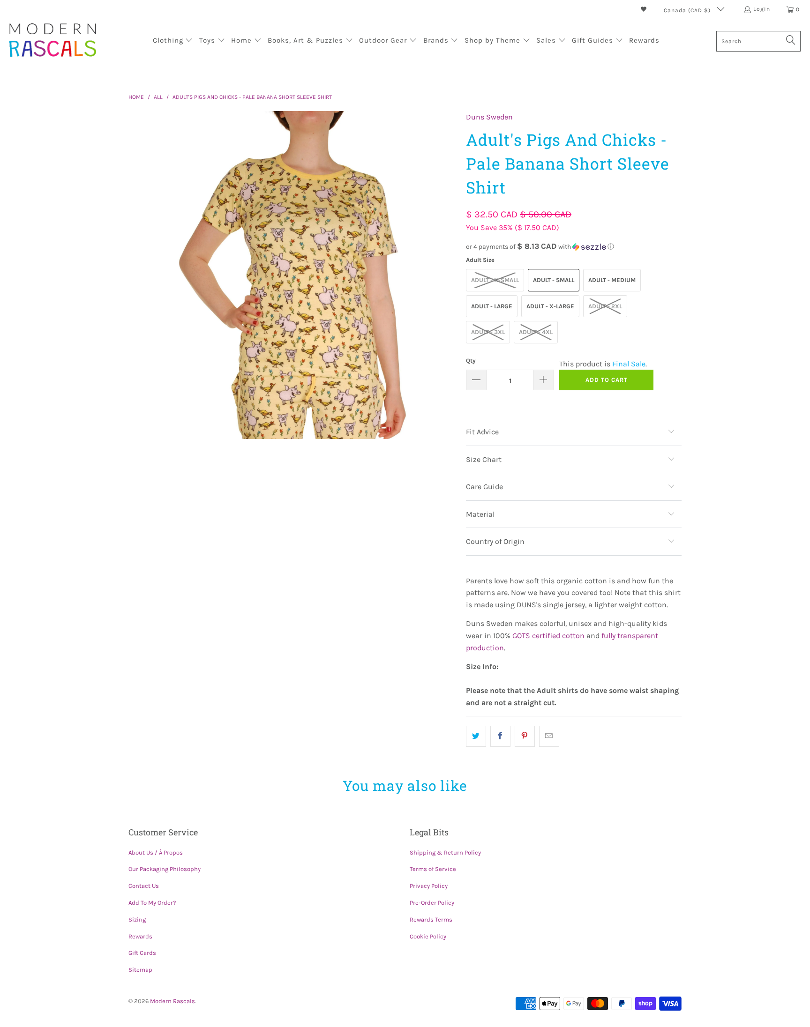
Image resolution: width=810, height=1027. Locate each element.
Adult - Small (553, 279)
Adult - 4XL (536, 331)
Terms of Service (433, 868)
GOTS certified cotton (548, 635)
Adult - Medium (612, 279)
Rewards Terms (431, 919)
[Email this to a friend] (549, 736)
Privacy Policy (429, 885)
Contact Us (143, 885)
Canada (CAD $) (688, 10)
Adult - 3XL (488, 331)
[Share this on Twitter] (476, 736)
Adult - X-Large (550, 306)
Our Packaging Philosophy (164, 868)
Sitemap (140, 969)
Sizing (137, 919)
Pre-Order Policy (432, 902)
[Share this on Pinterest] (525, 736)
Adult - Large (491, 306)
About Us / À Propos (155, 852)
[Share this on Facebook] (500, 736)
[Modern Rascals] (52, 41)
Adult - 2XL (605, 306)
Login (761, 9)
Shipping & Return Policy (445, 852)
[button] (173, 41)
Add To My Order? (152, 902)
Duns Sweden (489, 116)
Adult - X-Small (495, 279)
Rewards (140, 936)
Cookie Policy (428, 936)
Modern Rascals (172, 1001)
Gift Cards (142, 952)
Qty (471, 360)
